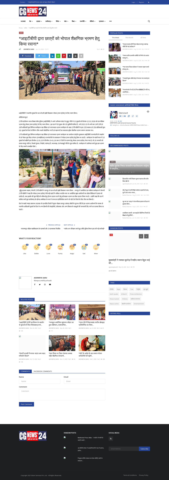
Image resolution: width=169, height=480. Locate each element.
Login (133, 2)
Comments (25, 371)
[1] (149, 2)
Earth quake (114, 294)
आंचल (25, 28)
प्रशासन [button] (101, 21)
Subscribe (144, 449)
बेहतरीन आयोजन (126, 304)
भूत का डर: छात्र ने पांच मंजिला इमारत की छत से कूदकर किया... (136, 203)
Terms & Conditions (130, 475)
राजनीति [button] (82, 21)
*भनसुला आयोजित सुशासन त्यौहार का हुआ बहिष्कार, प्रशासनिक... (61, 323)
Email (66, 377)
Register (141, 2)
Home (23, 21)
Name (21, 377)
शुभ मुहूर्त (145, 289)
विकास (125, 289)
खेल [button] (65, 21)
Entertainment (139, 304)
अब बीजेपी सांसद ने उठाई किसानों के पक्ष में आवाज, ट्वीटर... (91, 449)
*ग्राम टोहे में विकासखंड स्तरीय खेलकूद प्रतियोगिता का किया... (92, 323)
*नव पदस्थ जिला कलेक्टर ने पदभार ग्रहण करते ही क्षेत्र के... (136, 68)
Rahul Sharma (127, 195)
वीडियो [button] (92, 21)
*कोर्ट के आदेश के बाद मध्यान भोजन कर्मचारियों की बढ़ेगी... (90, 354)
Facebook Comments (43, 371)
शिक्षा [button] (73, 21)
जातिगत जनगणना (135, 299)
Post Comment (26, 404)
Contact (22, 2)
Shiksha (124, 299)
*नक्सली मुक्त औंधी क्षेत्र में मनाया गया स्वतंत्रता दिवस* (136, 79)
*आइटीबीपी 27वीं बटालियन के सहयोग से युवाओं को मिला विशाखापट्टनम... (31, 323)
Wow (96, 254)
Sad (84, 254)
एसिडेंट (112, 289)
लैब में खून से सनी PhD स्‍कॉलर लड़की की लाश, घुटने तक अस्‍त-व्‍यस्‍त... (136, 191)
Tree (131, 289)
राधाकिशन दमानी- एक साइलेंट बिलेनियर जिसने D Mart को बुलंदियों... (136, 214)
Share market (114, 299)
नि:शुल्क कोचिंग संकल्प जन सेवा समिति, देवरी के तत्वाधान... (90, 459)
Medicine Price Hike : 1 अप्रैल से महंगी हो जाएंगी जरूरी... (90, 439)
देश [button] (30, 21)
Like (24, 254)
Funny (60, 254)
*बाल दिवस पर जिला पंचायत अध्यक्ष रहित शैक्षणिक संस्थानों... (60, 354)
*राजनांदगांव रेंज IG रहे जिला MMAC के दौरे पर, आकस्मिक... (136, 91)
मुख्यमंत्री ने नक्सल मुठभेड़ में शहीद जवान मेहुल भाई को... (129, 261)
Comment (23, 387)
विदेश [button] (57, 21)
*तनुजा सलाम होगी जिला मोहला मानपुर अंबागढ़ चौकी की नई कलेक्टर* (135, 45)
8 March (124, 294)
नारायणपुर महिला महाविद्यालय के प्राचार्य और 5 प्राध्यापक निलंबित (40, 229)
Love (48, 254)
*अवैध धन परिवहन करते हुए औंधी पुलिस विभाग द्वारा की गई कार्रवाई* (84, 229)
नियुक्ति (138, 289)
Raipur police (114, 304)
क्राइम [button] (38, 21)
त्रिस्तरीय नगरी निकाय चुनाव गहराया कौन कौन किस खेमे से (136, 180)
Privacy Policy (143, 475)
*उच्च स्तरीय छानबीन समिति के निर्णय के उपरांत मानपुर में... (136, 57)
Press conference (136, 294)
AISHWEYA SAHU (29, 49)
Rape (118, 289)
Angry (72, 254)
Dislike (36, 254)
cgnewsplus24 (114, 172)
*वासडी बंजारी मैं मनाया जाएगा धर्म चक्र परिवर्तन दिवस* (41, 2)
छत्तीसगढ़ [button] (48, 21)
